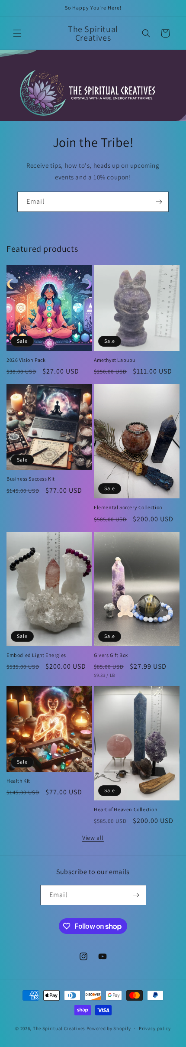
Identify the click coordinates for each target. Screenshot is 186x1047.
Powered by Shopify (109, 1028)
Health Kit (18, 780)
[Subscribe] (158, 202)
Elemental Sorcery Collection (128, 507)
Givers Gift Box (111, 655)
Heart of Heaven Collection (126, 809)
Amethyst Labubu (114, 360)
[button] (17, 33)
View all (93, 838)
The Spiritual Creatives (59, 1028)
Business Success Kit (30, 478)
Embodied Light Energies (36, 655)
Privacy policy (155, 1028)
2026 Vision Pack (26, 360)
